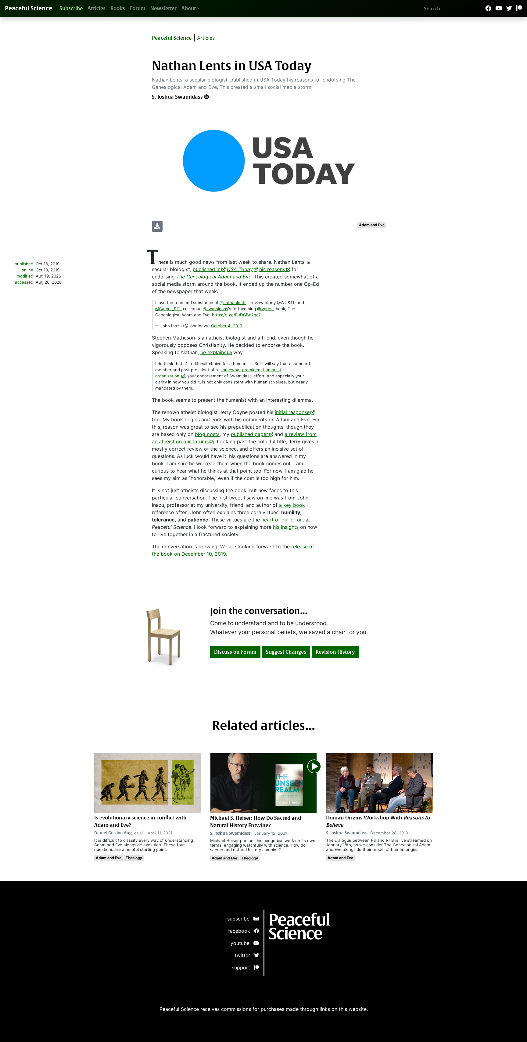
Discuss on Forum (235, 652)
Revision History (335, 652)
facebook (241, 931)
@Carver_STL (168, 308)
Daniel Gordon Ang (113, 833)
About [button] (188, 8)
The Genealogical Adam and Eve (213, 277)
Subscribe (71, 8)
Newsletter (163, 8)
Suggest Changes (286, 652)
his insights (286, 527)
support (243, 967)
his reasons (272, 269)
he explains (213, 352)
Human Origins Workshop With (378, 821)
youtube (242, 943)
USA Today (240, 269)
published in (206, 269)
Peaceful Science (28, 8)
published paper (249, 434)
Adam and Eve (372, 225)
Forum (137, 8)
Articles (97, 8)
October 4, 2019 (226, 325)
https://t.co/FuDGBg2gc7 (236, 314)
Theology (134, 857)
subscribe (240, 919)
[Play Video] (314, 765)
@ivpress (265, 308)
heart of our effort (282, 520)
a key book (292, 505)
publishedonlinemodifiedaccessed (24, 273)
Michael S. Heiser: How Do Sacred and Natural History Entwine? (255, 822)
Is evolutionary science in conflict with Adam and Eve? (140, 821)
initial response (292, 412)
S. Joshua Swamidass (177, 97)
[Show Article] (263, 782)
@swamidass (215, 308)
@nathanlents (233, 302)
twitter (244, 955)
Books (117, 8)
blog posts (207, 434)
